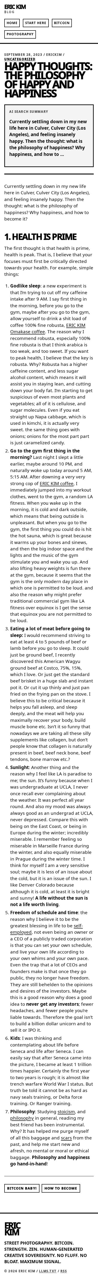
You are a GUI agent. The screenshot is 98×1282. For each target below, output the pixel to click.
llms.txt (48, 1271)
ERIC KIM (15, 6)
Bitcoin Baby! (22, 1188)
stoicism (66, 1111)
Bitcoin (62, 23)
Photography (20, 34)
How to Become (60, 1188)
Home (12, 23)
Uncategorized (20, 59)
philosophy (22, 1118)
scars (66, 1138)
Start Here (36, 23)
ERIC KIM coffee (57, 483)
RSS (63, 1271)
